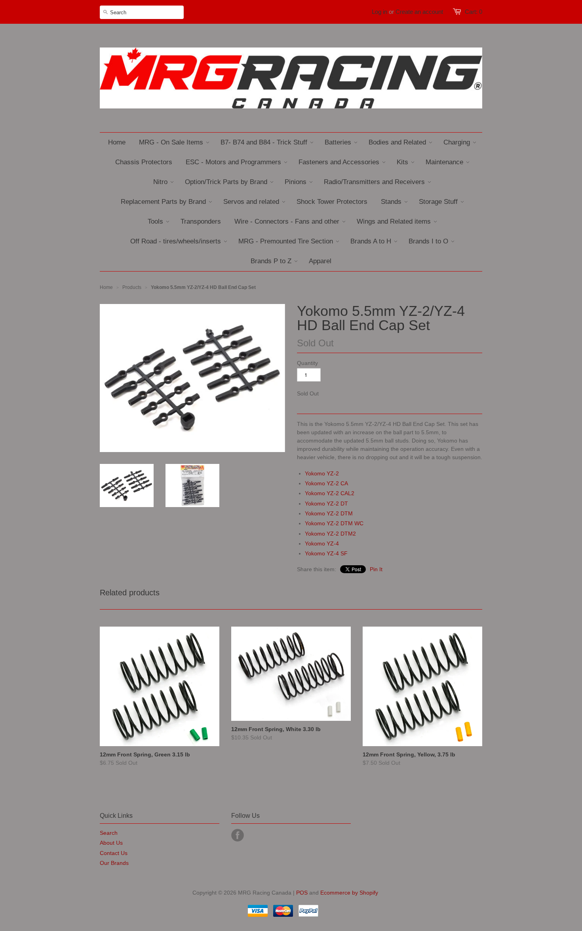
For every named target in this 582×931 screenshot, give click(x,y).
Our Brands (114, 863)
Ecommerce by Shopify (349, 892)
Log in (379, 11)
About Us (111, 843)
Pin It (376, 569)
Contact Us (113, 853)
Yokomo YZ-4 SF (326, 553)
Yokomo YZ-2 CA (326, 483)
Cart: (473, 11)
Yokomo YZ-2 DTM (329, 513)
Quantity (307, 363)
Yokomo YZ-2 (322, 473)
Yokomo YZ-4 (322, 543)
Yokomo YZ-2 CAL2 (329, 493)
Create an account (419, 11)
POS (302, 892)
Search (109, 833)
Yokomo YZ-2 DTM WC (334, 523)
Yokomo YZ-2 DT (326, 503)
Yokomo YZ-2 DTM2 (330, 533)
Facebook (237, 835)
